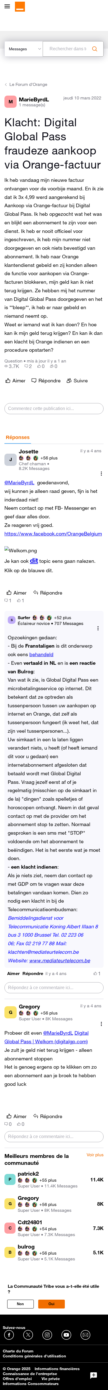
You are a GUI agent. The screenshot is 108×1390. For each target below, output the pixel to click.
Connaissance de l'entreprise (30, 1373)
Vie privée (51, 1378)
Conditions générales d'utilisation (34, 1356)
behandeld (41, 654)
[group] (11, 366)
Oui (51, 1304)
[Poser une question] (93, 1375)
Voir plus (95, 1154)
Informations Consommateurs (31, 1383)
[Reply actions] (98, 628)
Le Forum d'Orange (28, 84)
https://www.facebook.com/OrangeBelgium (53, 533)
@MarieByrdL (19, 482)
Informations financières (57, 1368)
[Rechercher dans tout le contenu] (94, 49)
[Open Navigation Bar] (8, 7)
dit (34, 560)
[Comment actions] (101, 473)
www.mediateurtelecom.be (59, 960)
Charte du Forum (18, 1351)
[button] (13, 973)
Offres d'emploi (17, 1378)
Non (20, 1304)
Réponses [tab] (18, 437)
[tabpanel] (54, 796)
